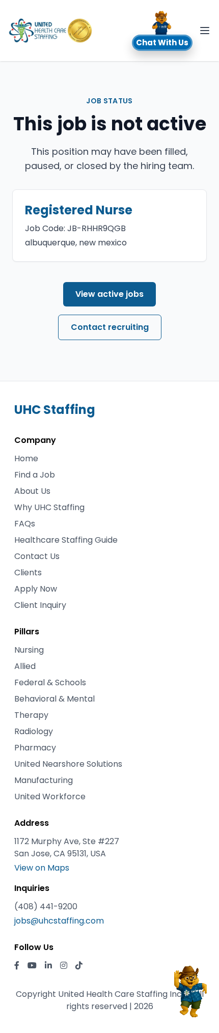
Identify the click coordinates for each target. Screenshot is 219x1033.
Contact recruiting (110, 327)
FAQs (24, 523)
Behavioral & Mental (54, 699)
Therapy (31, 715)
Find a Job (34, 475)
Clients (28, 572)
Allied (25, 666)
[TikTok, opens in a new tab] (79, 966)
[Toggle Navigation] (205, 30)
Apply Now (35, 589)
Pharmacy (35, 747)
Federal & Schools (50, 682)
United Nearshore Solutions (68, 764)
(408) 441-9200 (45, 906)
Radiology (33, 731)
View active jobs (109, 294)
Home (26, 458)
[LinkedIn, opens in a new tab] (48, 966)
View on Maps (41, 868)
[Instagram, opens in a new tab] (63, 966)
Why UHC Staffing (49, 507)
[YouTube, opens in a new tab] (32, 966)
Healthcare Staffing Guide (66, 540)
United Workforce (50, 796)
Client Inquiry (40, 605)
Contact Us (37, 556)
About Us (32, 491)
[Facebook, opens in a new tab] (16, 966)
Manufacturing (43, 780)
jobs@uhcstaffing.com (59, 921)
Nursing (29, 650)
